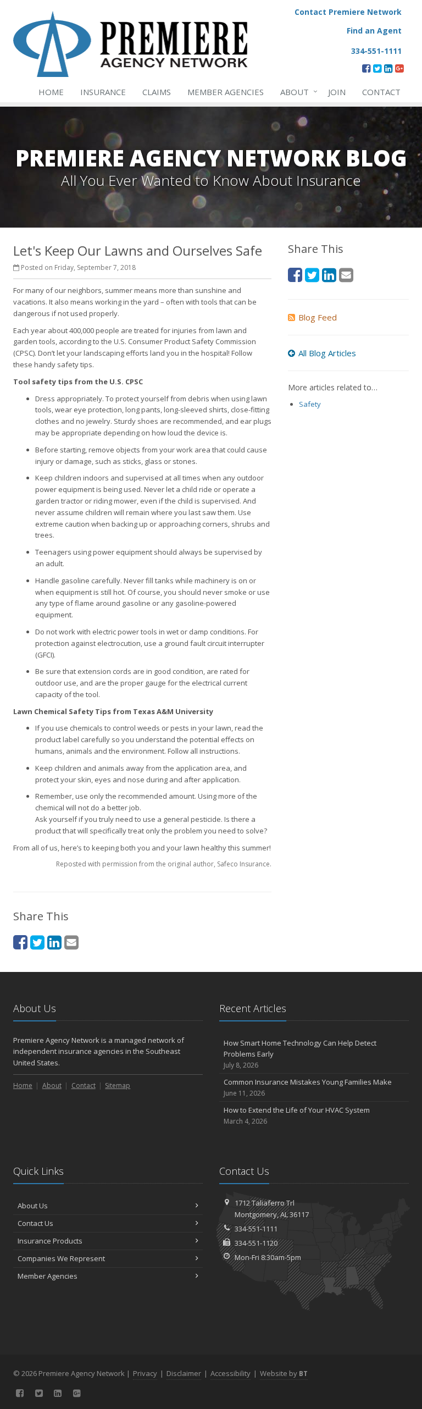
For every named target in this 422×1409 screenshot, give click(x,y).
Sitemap (117, 1085)
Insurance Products (50, 1241)
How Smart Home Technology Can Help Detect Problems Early (300, 1054)
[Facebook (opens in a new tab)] (366, 68)
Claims (156, 91)
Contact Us (35, 1223)
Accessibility (230, 1373)
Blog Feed (317, 317)
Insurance (103, 91)
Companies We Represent (61, 1258)
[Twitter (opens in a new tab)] (377, 68)
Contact (381, 91)
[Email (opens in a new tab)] (71, 942)
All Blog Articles (327, 352)
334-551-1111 (256, 1229)
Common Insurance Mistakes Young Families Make (308, 1087)
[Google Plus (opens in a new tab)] (399, 68)
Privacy (145, 1373)
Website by (284, 1373)
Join (337, 91)
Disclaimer (183, 1373)
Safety (310, 404)
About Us (33, 1206)
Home (51, 91)
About (296, 91)
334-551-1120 (256, 1243)
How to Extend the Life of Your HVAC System (297, 1115)
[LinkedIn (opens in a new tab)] (388, 68)
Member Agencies (225, 91)
